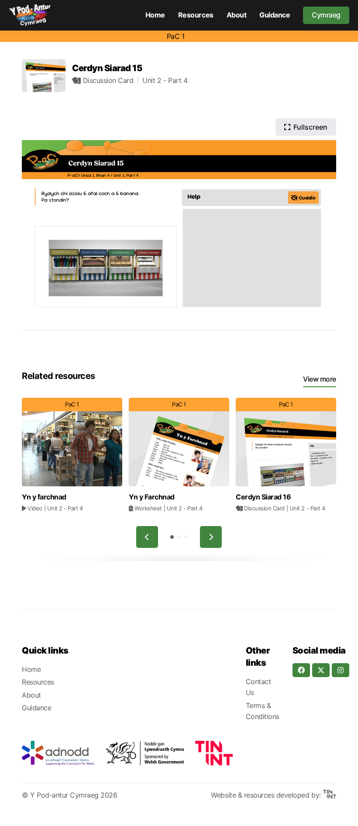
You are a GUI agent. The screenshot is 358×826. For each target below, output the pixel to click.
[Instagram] (340, 670)
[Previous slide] (147, 537)
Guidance (274, 14)
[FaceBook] (301, 670)
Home (155, 14)
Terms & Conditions (262, 711)
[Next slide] (211, 537)
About (237, 14)
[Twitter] (321, 670)
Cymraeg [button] (326, 14)
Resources (195, 14)
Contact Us (258, 687)
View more (319, 379)
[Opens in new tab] (58, 753)
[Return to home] (30, 15)
